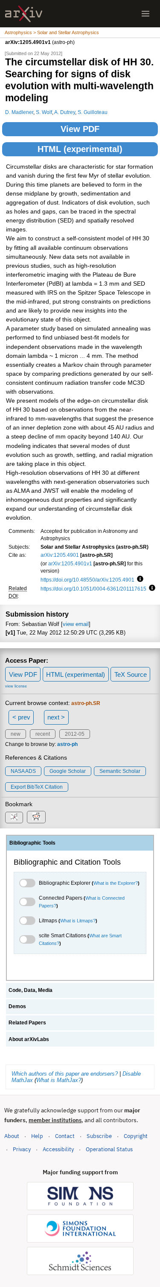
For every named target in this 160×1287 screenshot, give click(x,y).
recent (42, 734)
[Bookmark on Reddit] (36, 817)
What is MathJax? (58, 1080)
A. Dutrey (64, 112)
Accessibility (58, 1149)
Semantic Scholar (119, 771)
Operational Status (109, 1149)
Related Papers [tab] (27, 1022)
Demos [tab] (17, 1006)
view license (16, 686)
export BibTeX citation (37, 787)
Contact (65, 1136)
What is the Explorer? (115, 883)
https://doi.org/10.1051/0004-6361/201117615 (93, 588)
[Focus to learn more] (138, 579)
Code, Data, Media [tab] (30, 990)
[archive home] (23, 14)
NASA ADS (23, 771)
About (11, 1136)
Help (37, 1136)
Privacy (22, 1149)
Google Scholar (67, 771)
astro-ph (67, 744)
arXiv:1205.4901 (60, 555)
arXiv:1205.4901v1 (70, 563)
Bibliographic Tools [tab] (32, 842)
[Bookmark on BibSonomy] (14, 817)
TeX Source (130, 674)
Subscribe (99, 1136)
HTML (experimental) (80, 149)
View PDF (80, 129)
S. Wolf (44, 112)
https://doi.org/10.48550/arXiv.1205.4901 (87, 579)
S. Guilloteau (93, 112)
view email (76, 624)
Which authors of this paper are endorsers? (65, 1074)
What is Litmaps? (78, 920)
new (15, 734)
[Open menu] (145, 13)
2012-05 (74, 734)
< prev (21, 717)
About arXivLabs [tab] (29, 1039)
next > (56, 717)
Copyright (136, 1136)
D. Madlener (19, 112)
